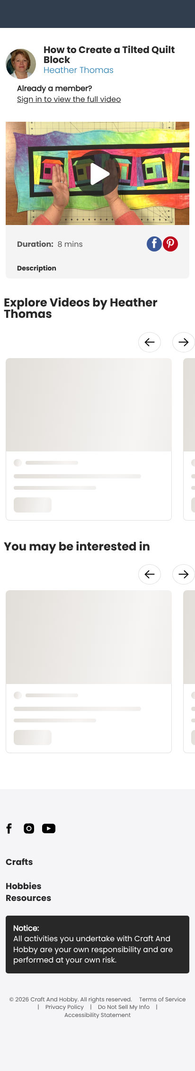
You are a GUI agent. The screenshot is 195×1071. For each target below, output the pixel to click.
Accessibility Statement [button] (97, 1015)
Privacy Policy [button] (64, 1007)
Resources (28, 898)
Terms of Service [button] (162, 1000)
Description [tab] (36, 268)
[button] (154, 244)
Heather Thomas (79, 70)
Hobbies (24, 886)
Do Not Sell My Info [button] (124, 1007)
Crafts (19, 862)
